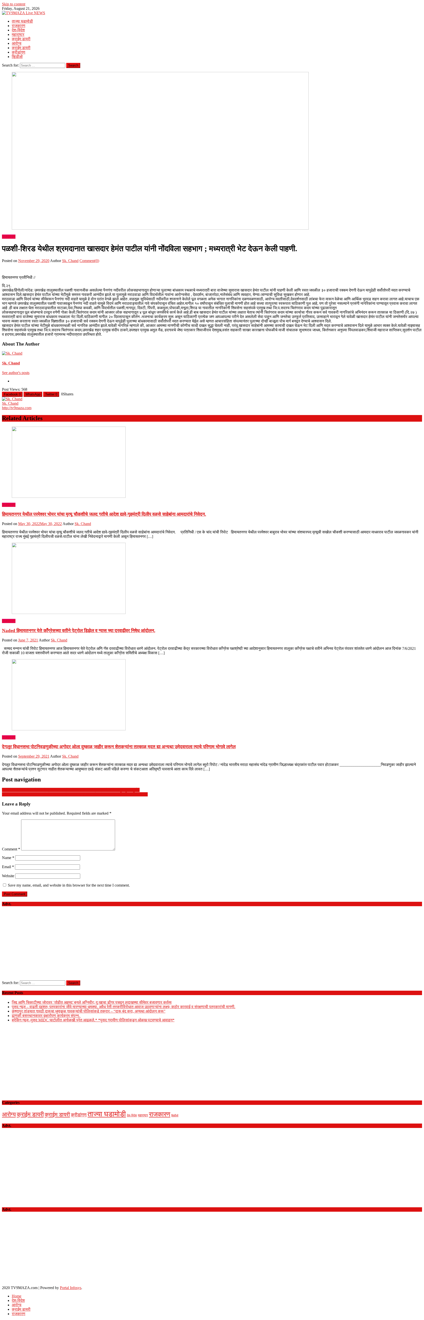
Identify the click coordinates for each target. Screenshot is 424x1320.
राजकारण (18, 26)
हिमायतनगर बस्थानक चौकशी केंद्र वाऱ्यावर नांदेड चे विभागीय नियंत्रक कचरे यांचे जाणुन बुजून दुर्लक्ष (71, 790)
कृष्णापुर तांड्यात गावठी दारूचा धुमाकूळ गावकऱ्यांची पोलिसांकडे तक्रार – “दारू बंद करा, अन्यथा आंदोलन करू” (88, 1011)
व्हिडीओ (17, 57)
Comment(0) (89, 261)
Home (16, 1296)
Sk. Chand (70, 261)
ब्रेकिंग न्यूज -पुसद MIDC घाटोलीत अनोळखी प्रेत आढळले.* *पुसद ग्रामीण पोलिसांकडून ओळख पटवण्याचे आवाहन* (93, 1020)
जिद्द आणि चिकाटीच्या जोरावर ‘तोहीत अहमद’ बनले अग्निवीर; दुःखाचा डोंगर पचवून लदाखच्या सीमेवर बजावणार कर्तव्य (92, 1002)
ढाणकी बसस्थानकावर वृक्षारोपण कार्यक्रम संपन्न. (46, 1016)
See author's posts (15, 373)
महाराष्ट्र (18, 34)
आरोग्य (16, 43)
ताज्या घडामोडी (22, 21)
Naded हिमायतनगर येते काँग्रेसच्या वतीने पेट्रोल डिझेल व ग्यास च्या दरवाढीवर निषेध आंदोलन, (78, 630)
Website (8, 876)
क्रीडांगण (18, 52)
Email (8, 867)
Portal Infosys (70, 1288)
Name (8, 858)
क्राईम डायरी (21, 39)
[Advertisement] (212, 946)
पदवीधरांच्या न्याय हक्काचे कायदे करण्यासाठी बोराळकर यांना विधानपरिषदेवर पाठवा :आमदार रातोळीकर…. (75, 794)
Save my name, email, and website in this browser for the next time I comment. (69, 885)
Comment (11, 849)
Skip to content (13, 4)
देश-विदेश (18, 30)
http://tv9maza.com (16, 408)
